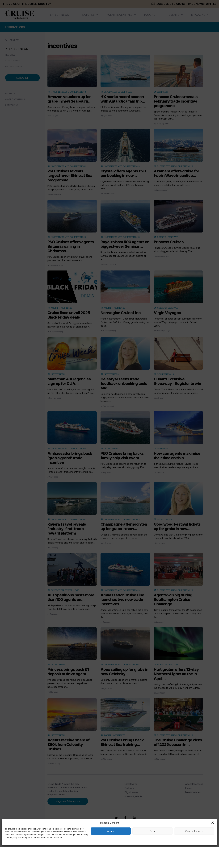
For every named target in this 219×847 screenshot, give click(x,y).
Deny (152, 831)
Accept (110, 831)
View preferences (194, 831)
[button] (212, 822)
